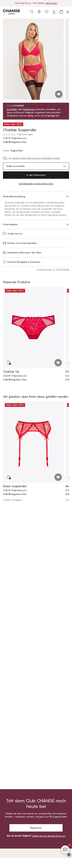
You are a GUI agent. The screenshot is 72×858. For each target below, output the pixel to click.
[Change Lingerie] (11, 11)
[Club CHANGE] (54, 12)
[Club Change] (46, 12)
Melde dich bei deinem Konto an (48, 836)
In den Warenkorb (36, 175)
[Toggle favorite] (58, 94)
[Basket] (61, 12)
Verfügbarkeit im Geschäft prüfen (36, 183)
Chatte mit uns (15, 233)
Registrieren (29, 109)
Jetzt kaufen (51, 3)
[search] (31, 12)
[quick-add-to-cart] (8, 362)
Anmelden (12, 109)
